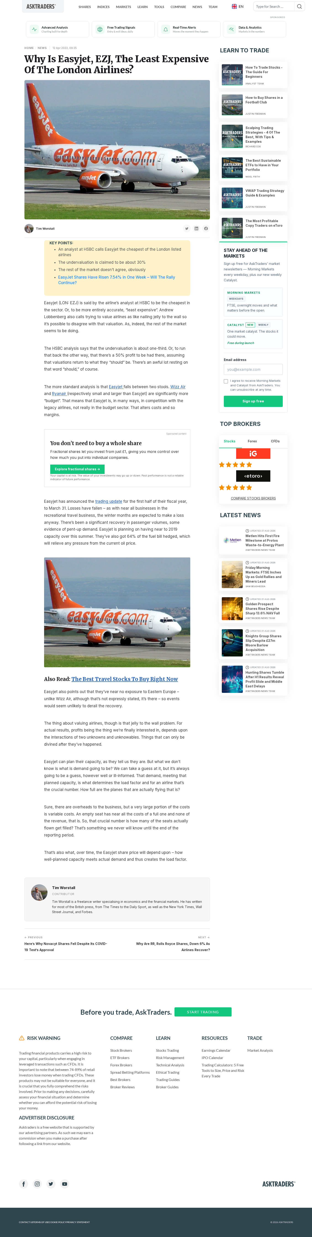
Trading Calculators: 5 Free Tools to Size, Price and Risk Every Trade (223, 1070)
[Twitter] (51, 1184)
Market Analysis (260, 1050)
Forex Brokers (121, 1065)
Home (29, 48)
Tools (159, 7)
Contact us (26, 1222)
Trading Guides (168, 1079)
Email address (235, 360)
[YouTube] (64, 1184)
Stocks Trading (167, 1050)
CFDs (275, 441)
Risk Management (170, 1057)
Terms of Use (41, 1222)
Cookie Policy (57, 1222)
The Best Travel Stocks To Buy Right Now (124, 679)
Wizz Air (177, 387)
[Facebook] (23, 1184)
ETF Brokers (120, 1057)
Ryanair (59, 393)
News (197, 7)
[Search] (299, 6)
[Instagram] (37, 1184)
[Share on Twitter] (187, 228)
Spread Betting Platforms (130, 1072)
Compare (178, 7)
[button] (238, 6)
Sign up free (253, 401)
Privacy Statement (78, 1222)
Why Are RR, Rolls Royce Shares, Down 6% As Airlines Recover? (173, 944)
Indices (103, 7)
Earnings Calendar (216, 1050)
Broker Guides (167, 1087)
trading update (108, 501)
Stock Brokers (121, 1050)
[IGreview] (236, 464)
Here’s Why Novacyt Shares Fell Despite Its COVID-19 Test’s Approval (65, 944)
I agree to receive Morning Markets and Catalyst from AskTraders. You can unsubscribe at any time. (255, 385)
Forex (252, 441)
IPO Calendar (212, 1057)
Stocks (229, 441)
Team (213, 7)
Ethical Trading (167, 1072)
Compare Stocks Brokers (253, 498)
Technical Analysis (170, 1065)
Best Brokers (120, 1079)
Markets (123, 7)
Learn (142, 7)
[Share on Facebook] (206, 228)
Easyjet (116, 387)
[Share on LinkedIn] (196, 228)
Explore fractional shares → (77, 469)
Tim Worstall (45, 228)
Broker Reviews (122, 1087)
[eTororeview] (236, 487)
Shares (85, 7)
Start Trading (203, 1012)
